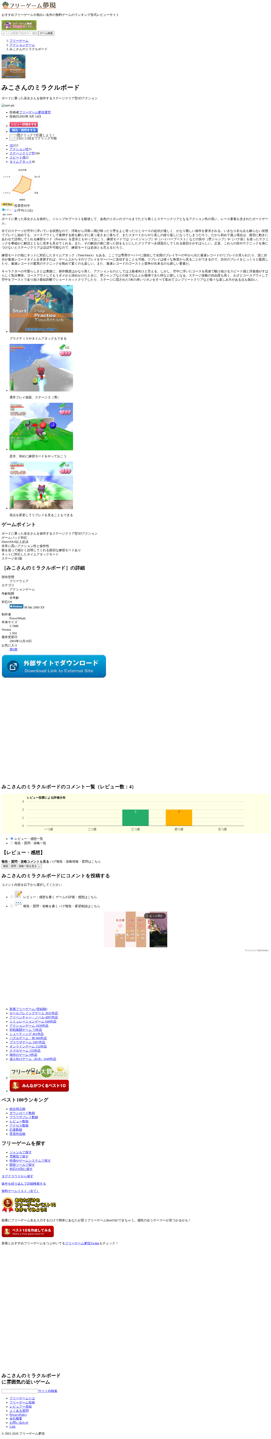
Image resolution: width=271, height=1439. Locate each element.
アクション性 (19, 149)
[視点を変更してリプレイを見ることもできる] (41, 508)
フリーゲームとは (22, 1398)
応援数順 (16, 1129)
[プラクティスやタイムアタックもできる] (41, 331)
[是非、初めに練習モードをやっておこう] (41, 449)
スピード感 (17, 157)
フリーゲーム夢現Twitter (82, 1243)
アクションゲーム (29, 1025)
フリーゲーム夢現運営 (35, 112)
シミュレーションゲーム (33, 1021)
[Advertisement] (31, 704)
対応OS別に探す (21, 1169)
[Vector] (54, 677)
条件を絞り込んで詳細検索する (24, 1183)
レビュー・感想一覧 (28, 838)
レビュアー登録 (21, 1406)
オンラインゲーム (28, 1046)
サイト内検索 (47, 1391)
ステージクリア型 (22, 153)
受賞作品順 (17, 1134)
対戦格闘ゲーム (26, 1029)
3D (11, 145)
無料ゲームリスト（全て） (21, 1191)
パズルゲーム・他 (28, 1038)
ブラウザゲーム (27, 1042)
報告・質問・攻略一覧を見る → (21, 866)
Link (12, 1426)
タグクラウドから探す (17, 1176)
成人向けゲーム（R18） (33, 1059)
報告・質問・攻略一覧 (30, 843)
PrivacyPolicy (18, 1414)
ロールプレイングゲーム (34, 1013)
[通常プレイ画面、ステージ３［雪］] (41, 390)
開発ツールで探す (22, 1164)
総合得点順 (17, 1109)
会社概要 (16, 1418)
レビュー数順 (19, 1121)
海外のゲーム (23, 1054)
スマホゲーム (25, 1050)
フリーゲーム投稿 (22, 1402)
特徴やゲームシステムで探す (30, 1160)
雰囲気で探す (19, 1156)
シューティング (27, 1034)
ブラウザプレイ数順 (24, 1117)
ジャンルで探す (21, 1152)
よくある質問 (19, 1410)
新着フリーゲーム (28, 1009)
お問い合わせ (19, 1422)
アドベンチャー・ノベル (34, 1017)
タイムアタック (21, 161)
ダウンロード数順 (22, 1113)
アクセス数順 (19, 1125)
